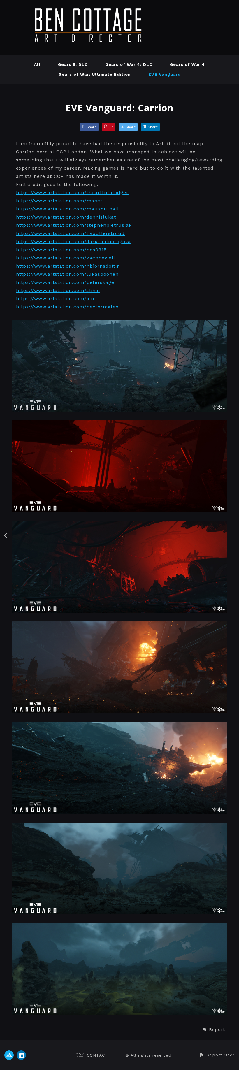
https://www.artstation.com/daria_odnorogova (73, 241)
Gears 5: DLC (73, 64)
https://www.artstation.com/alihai (58, 290)
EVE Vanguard (164, 74)
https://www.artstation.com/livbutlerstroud (70, 233)
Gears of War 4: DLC (128, 64)
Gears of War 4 (187, 64)
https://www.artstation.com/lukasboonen (67, 274)
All (37, 64)
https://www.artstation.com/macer (59, 200)
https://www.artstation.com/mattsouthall (67, 209)
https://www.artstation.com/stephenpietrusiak (74, 225)
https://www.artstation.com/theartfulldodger (72, 192)
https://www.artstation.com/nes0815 (61, 249)
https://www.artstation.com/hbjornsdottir (67, 266)
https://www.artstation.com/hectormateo (67, 307)
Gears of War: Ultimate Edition (95, 74)
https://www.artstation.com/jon (55, 298)
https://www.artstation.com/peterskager (66, 282)
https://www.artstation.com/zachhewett (65, 258)
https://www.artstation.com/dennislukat (66, 217)
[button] (213, 1030)
